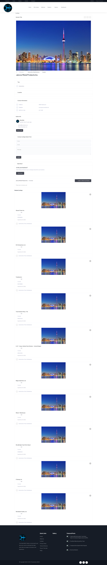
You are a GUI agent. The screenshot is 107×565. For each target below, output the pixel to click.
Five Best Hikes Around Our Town (77, 541)
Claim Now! (20, 173)
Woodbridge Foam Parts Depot (23, 445)
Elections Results (74, 549)
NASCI (38, 562)
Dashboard (63, 7)
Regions (49, 7)
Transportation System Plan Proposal (78, 545)
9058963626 (20, 451)
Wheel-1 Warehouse (20, 412)
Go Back (17, 13)
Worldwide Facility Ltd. (21, 511)
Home (30, 7)
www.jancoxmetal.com (44, 107)
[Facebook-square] (80, 562)
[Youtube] (83, 562)
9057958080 (20, 284)
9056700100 (20, 318)
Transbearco (19, 277)
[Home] (8, 8)
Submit (18, 157)
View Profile (19, 130)
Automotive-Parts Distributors (25, 223)
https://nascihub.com (22, 127)
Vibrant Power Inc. (20, 210)
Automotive (21, 86)
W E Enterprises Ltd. (21, 245)
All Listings (36, 7)
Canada (44, 72)
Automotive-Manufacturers (34, 72)
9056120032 (20, 353)
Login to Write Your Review (84, 180)
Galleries (43, 7)
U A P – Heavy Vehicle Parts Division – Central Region (28, 346)
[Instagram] (86, 562)
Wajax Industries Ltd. (21, 380)
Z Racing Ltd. (19, 479)
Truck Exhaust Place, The (22, 311)
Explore (56, 7)
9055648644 (20, 217)
